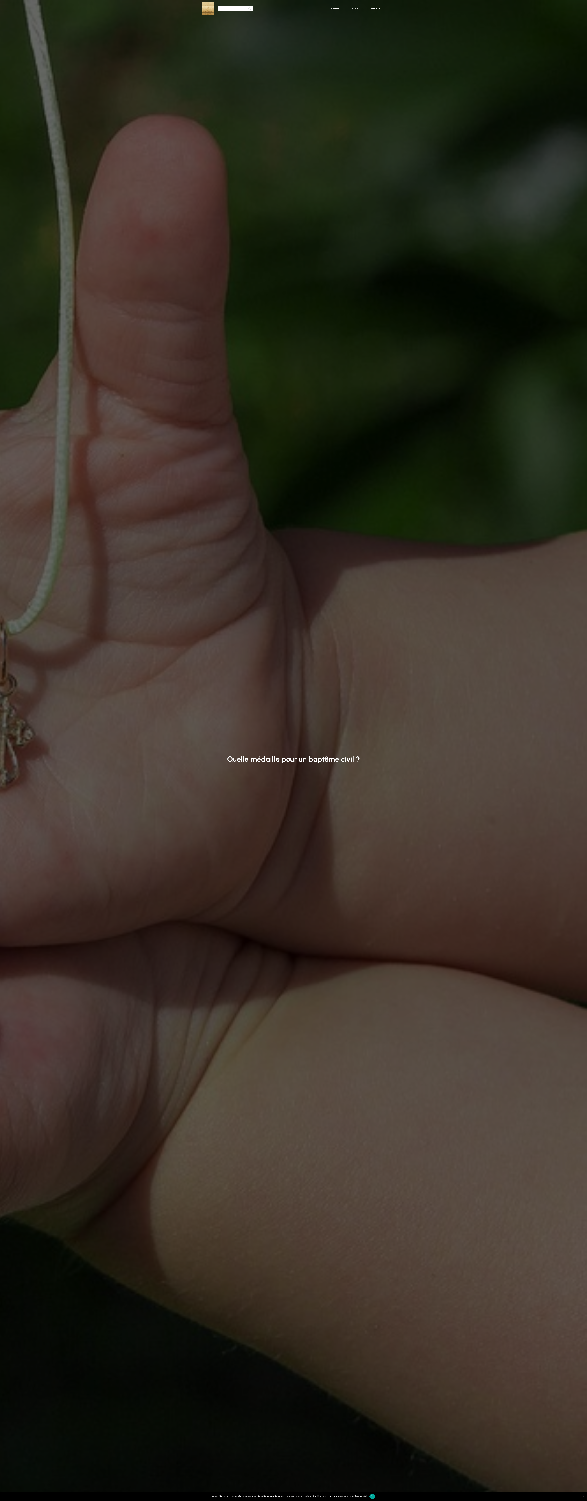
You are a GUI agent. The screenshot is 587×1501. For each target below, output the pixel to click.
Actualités (336, 8)
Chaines (356, 8)
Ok (372, 1496)
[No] (583, 1496)
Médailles (376, 8)
